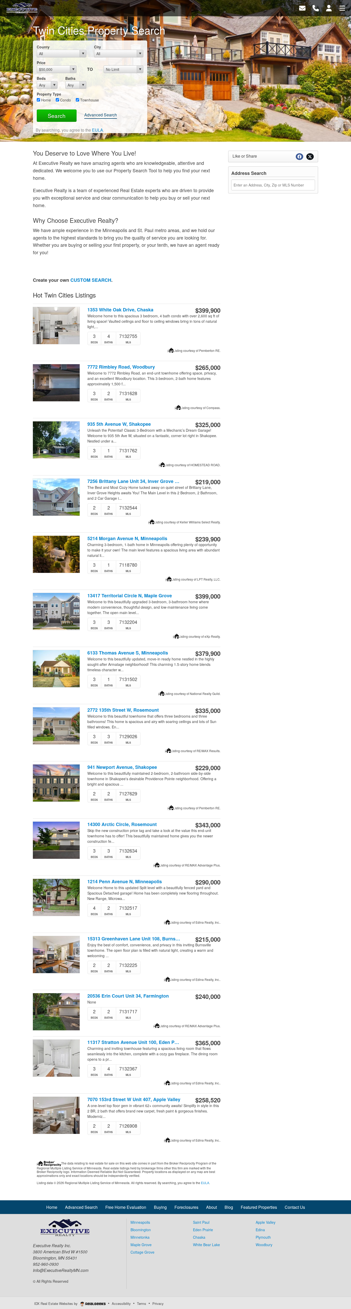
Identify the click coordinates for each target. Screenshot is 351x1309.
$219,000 (207, 482)
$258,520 (207, 1100)
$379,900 (207, 653)
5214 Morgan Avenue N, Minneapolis (127, 538)
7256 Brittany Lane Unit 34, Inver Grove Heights (134, 481)
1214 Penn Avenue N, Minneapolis (124, 881)
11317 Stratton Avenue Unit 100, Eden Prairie (134, 1042)
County (43, 46)
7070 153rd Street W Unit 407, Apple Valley (133, 1099)
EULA (97, 130)
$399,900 (207, 310)
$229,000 (207, 767)
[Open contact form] (302, 8)
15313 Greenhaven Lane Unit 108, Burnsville (134, 938)
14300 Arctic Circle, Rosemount (122, 824)
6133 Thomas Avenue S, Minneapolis (127, 653)
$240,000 (207, 996)
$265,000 (207, 367)
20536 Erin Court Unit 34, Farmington (128, 996)
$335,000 (207, 710)
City (97, 46)
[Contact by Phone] (315, 8)
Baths (70, 78)
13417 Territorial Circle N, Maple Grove (129, 595)
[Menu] (342, 8)
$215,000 (207, 939)
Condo (65, 100)
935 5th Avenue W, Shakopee (119, 424)
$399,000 (207, 596)
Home (45, 100)
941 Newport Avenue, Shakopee (122, 767)
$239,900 (207, 539)
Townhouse (89, 100)
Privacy (158, 1303)
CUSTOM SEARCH (90, 280)
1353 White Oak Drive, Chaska (120, 309)
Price (41, 62)
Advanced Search (100, 115)
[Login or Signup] (329, 8)
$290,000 (207, 882)
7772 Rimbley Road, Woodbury (121, 367)
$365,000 (207, 1043)
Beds (41, 78)
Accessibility (121, 1303)
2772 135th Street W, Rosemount (123, 710)
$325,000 (207, 424)
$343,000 (207, 825)
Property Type (49, 94)
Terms (141, 1303)
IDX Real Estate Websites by (56, 1303)
